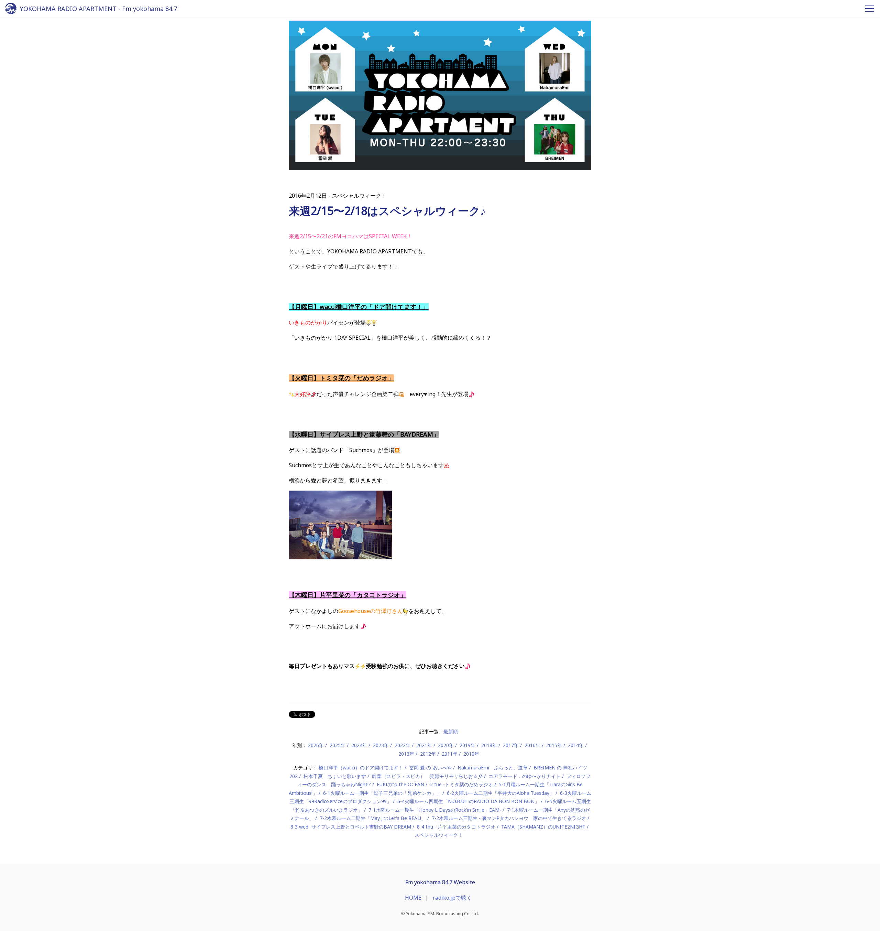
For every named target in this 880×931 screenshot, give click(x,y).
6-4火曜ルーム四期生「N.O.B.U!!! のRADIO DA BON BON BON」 (468, 801)
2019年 (467, 745)
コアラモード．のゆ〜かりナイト (524, 776)
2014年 (576, 745)
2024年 (359, 745)
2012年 (428, 754)
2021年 (424, 745)
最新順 (450, 731)
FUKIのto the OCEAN (400, 784)
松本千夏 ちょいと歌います (335, 776)
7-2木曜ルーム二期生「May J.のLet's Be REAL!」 (373, 818)
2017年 (511, 745)
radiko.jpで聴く (452, 897)
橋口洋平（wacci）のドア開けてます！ (361, 767)
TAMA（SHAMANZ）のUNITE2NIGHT (543, 826)
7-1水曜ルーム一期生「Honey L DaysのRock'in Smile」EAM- (434, 810)
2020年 (446, 745)
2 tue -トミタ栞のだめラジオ (461, 784)
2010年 (471, 754)
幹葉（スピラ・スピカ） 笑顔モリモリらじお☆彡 (427, 776)
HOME (413, 897)
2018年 (489, 745)
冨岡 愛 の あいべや (430, 767)
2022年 (402, 745)
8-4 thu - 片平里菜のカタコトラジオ (456, 826)
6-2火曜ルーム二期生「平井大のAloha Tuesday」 (500, 793)
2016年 (532, 745)
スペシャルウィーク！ (439, 835)
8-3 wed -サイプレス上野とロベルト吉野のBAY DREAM (350, 826)
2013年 (406, 754)
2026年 (316, 745)
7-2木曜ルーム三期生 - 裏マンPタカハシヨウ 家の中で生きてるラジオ (509, 818)
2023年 (381, 745)
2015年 (554, 745)
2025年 (337, 745)
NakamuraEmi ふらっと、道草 (493, 767)
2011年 (450, 754)
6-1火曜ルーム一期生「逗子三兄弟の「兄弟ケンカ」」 (382, 793)
